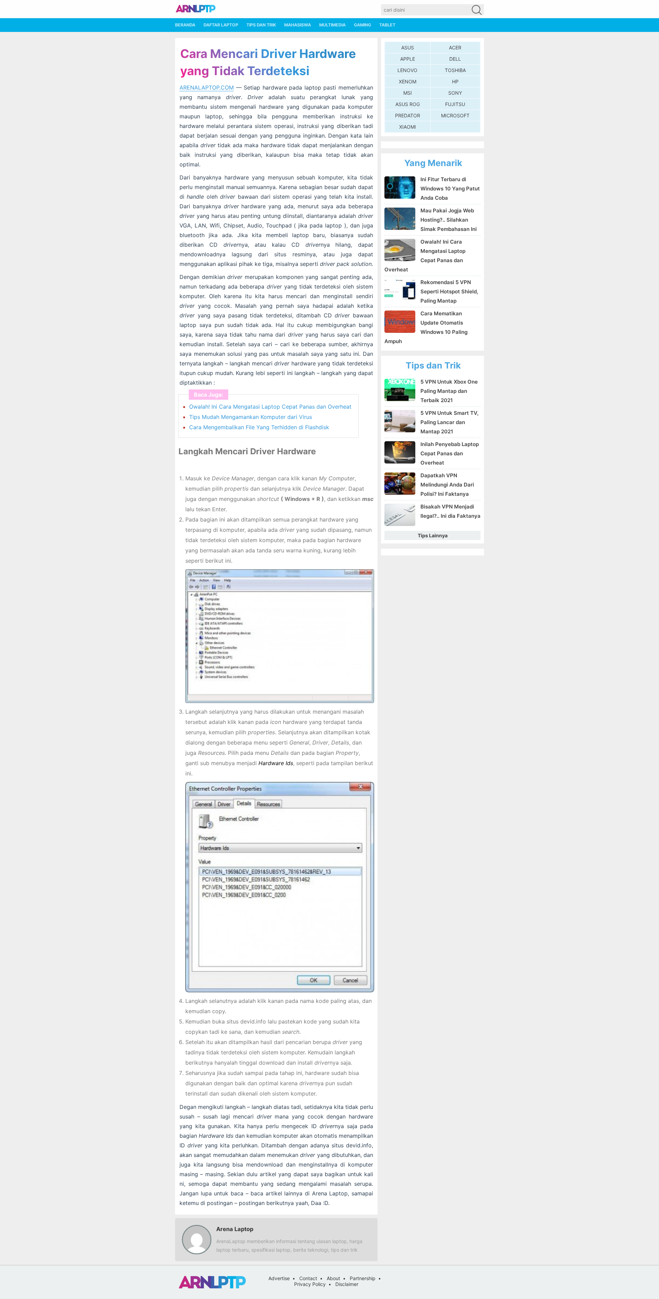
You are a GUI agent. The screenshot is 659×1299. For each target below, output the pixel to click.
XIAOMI (407, 127)
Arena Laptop (234, 1229)
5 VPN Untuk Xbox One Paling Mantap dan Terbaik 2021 (449, 390)
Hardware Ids (275, 763)
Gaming (362, 24)
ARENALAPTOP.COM (207, 87)
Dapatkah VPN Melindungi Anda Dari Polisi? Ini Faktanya (447, 484)
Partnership (362, 1278)
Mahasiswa (297, 24)
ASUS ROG (407, 104)
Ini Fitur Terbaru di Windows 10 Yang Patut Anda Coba (450, 188)
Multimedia (332, 24)
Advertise (279, 1278)
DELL (455, 59)
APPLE (407, 59)
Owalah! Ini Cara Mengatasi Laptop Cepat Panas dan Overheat (270, 406)
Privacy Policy (310, 1284)
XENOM (407, 81)
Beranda (185, 24)
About (333, 1278)
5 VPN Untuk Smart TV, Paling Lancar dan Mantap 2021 (449, 422)
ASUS (407, 47)
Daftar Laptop (221, 24)
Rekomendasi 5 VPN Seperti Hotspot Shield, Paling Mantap (449, 291)
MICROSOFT (455, 115)
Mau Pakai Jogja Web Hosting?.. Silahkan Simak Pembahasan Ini (448, 219)
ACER (455, 47)
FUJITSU (455, 104)
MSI (407, 93)
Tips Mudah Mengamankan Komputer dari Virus (250, 416)
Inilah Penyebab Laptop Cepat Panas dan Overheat (449, 453)
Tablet (387, 24)
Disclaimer (346, 1284)
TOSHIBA (455, 70)
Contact (308, 1278)
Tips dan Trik (261, 24)
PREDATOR (407, 115)
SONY (455, 93)
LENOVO (407, 70)
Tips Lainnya (433, 535)
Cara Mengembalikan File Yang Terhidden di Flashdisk (259, 427)
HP (455, 81)
